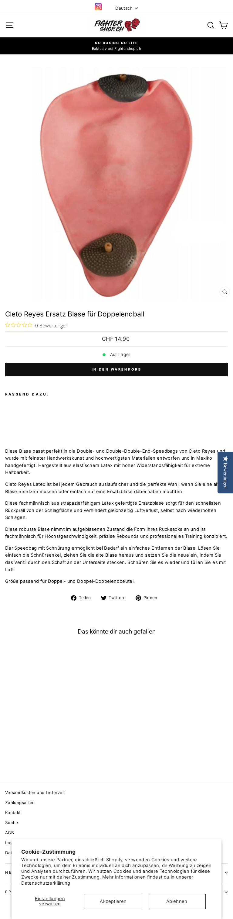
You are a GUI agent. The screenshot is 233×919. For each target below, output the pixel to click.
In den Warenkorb (116, 369)
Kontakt (13, 812)
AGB (9, 832)
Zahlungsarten (20, 802)
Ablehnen (176, 901)
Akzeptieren (113, 901)
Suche (11, 822)
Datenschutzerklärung (45, 883)
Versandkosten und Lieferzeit (35, 792)
